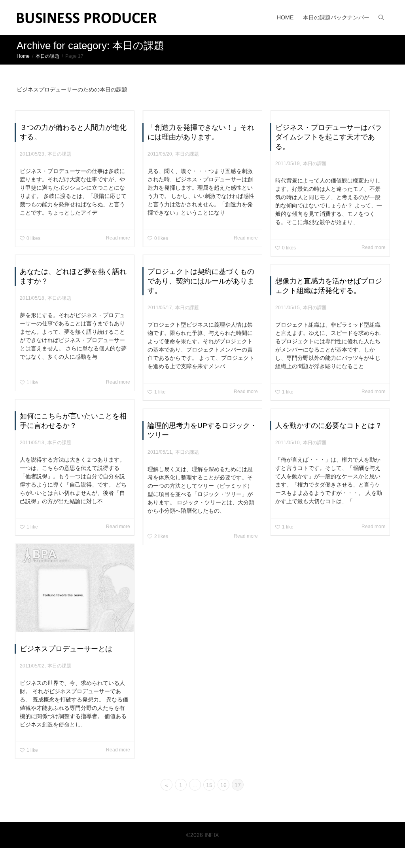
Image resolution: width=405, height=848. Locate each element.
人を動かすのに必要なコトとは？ (328, 426)
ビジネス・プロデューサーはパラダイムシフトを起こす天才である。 (328, 137)
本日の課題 (59, 154)
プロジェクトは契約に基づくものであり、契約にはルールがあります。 (201, 281)
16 (223, 785)
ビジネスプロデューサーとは (66, 649)
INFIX (211, 835)
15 (209, 785)
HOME (285, 17)
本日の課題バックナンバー (336, 17)
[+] (75, 588)
